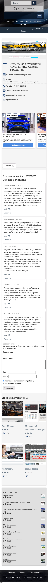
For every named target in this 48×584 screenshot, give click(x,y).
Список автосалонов (15, 29)
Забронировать (18, 145)
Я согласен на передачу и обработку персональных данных (18, 382)
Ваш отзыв (8, 358)
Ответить (7, 213)
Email (5, 377)
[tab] (9, 165)
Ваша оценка (8, 352)
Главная (4, 29)
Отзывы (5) (9, 165)
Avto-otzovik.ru (26, 8)
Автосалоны (28, 29)
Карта (22, 573)
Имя (5, 372)
